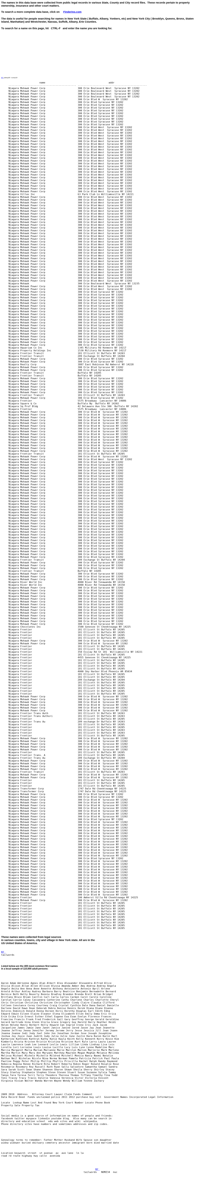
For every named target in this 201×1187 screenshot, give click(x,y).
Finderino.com (72, 11)
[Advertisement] (54, 36)
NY (2, 77)
